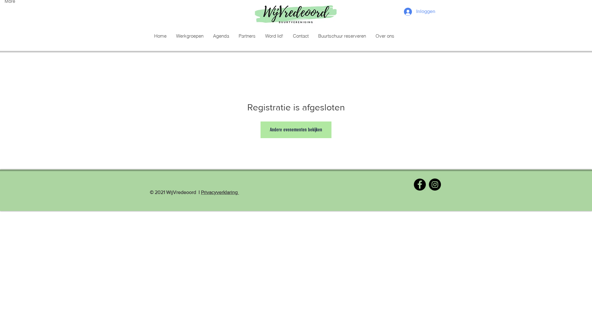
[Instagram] (435, 185)
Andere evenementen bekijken (296, 130)
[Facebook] (420, 185)
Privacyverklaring (220, 192)
